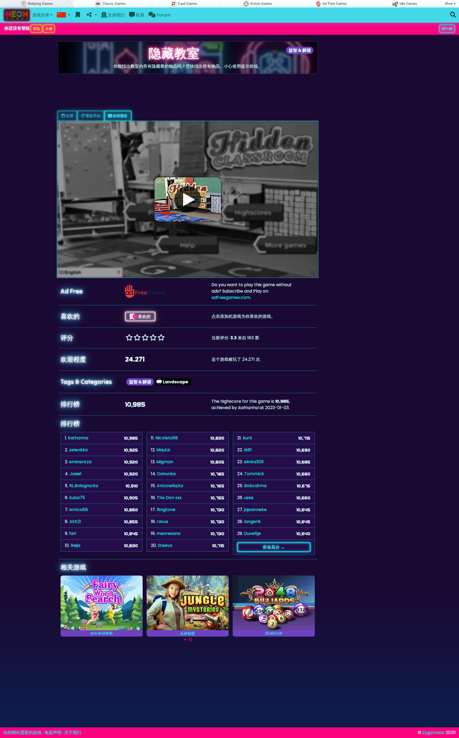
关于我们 (72, 733)
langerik (252, 521)
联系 (139, 15)
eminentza (80, 462)
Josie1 (76, 474)
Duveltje (252, 533)
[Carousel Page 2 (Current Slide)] (190, 639)
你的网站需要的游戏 (22, 733)
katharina (78, 438)
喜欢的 (144, 316)
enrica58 (78, 510)
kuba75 (77, 498)
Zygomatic (433, 733)
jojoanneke (255, 510)
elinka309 (254, 462)
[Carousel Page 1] (185, 639)
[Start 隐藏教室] (188, 199)
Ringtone (166, 510)
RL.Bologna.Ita (83, 486)
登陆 (36, 28)
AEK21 (75, 521)
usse (248, 498)
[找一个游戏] (453, 15)
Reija (75, 545)
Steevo (165, 545)
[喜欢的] (78, 15)
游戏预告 (120, 115)
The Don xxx (169, 498)
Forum (163, 15)
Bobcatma (255, 486)
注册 (49, 28)
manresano (168, 533)
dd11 (248, 450)
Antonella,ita (170, 486)
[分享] (91, 15)
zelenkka (78, 450)
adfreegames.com (230, 297)
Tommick (254, 474)
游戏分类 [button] (40, 15)
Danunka (166, 474)
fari (72, 533)
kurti (247, 438)
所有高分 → (274, 547)
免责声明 (52, 733)
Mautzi (163, 450)
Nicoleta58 (166, 438)
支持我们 (116, 15)
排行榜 (447, 28)
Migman (164, 462)
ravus (162, 521)
